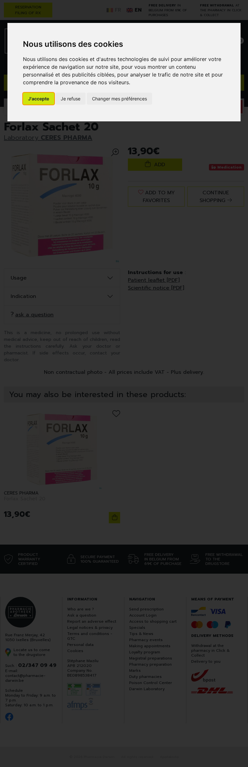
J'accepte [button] (38, 98)
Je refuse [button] (70, 98)
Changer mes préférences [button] (119, 98)
